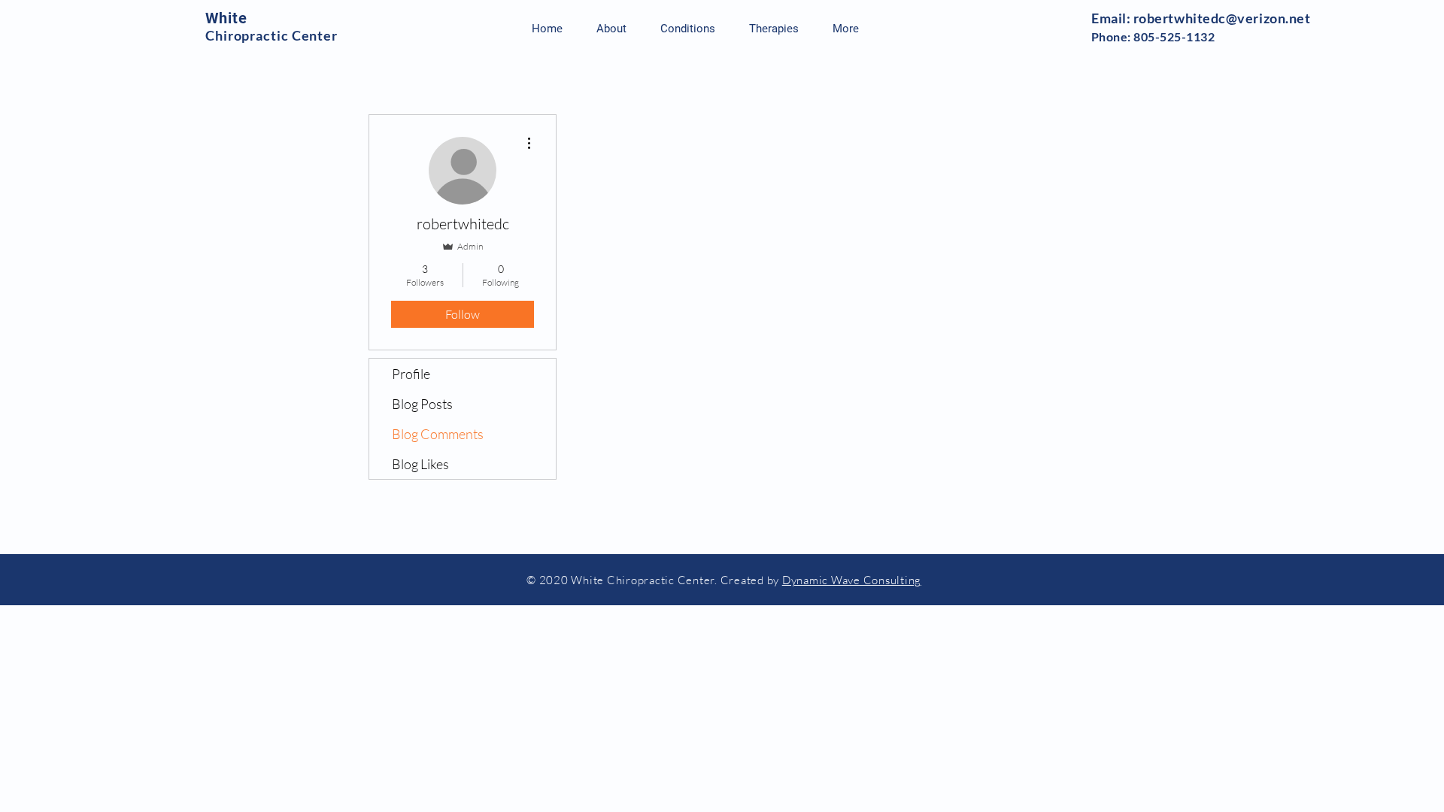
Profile (411, 373)
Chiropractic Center (271, 35)
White (226, 18)
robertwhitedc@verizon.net (1222, 18)
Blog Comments (438, 434)
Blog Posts (422, 403)
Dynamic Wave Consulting (851, 580)
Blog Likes (420, 464)
